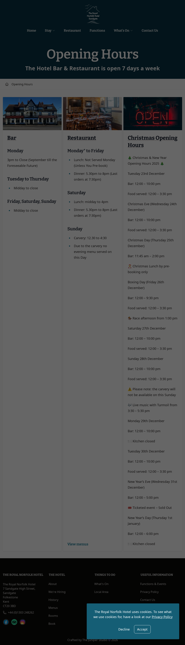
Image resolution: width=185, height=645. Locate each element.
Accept (142, 629)
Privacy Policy (162, 617)
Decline (124, 629)
